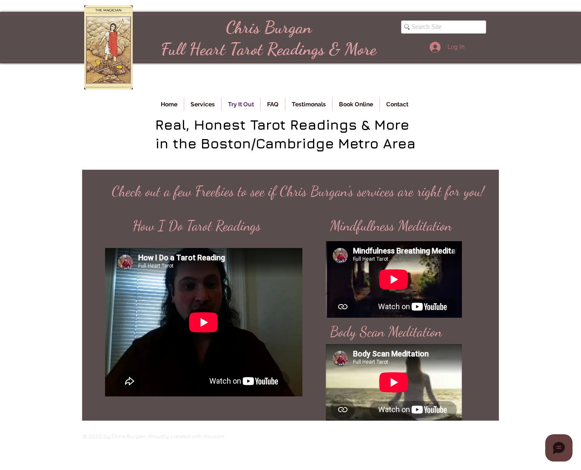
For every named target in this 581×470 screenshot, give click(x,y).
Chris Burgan (269, 27)
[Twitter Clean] (477, 436)
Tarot (246, 49)
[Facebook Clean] (493, 436)
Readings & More (319, 49)
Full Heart (195, 49)
